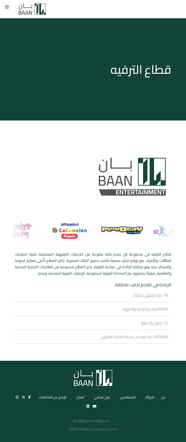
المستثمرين (128, 397)
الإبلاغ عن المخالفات (52, 397)
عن (163, 397)
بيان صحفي (102, 397)
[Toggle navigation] (7, 6)
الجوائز (149, 397)
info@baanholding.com (91, 421)
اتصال (80, 397)
